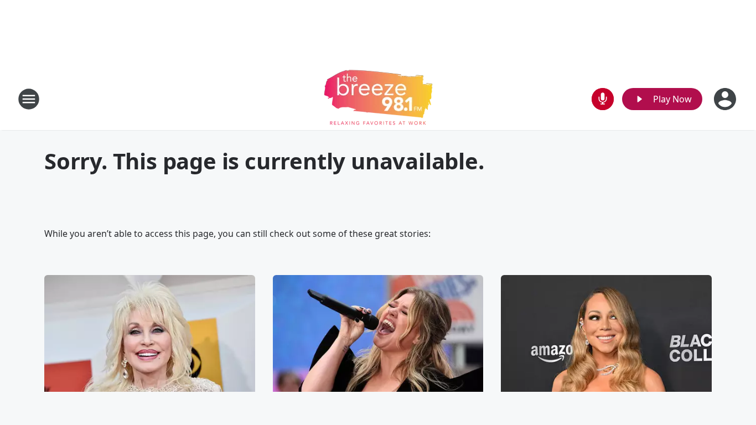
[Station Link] (378, 99)
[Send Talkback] (603, 99)
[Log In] (726, 99)
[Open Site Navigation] (29, 99)
